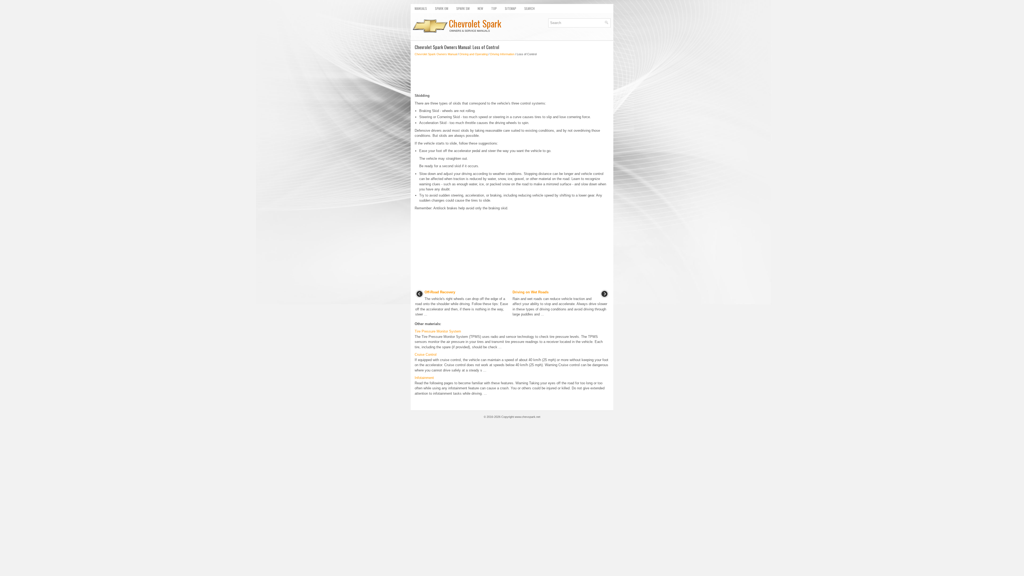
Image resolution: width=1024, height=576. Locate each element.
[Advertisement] (512, 75)
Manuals (421, 8)
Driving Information (502, 54)
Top (494, 8)
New (480, 8)
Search (529, 8)
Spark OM (441, 8)
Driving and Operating (473, 54)
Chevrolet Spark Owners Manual (436, 54)
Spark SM (463, 8)
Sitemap (510, 8)
